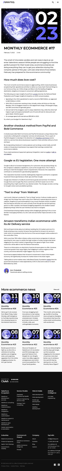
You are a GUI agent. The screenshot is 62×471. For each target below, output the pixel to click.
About (34, 439)
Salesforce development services (5, 398)
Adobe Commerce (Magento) (22, 446)
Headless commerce (42, 138)
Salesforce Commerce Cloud (23, 441)
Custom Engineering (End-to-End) (23, 399)
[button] (57, 2)
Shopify (19, 449)
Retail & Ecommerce (7, 439)
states (49, 259)
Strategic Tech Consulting (21, 404)
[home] (8, 2)
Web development (37, 394)
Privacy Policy (5, 466)
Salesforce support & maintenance (7, 419)
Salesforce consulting (7, 402)
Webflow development (36, 407)
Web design (35, 404)
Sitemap (22, 466)
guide (48, 152)
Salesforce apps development (6, 423)
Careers (34, 447)
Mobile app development (36, 400)
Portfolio (34, 441)
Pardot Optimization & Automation (7, 428)
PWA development (37, 397)
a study (35, 94)
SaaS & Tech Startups (7, 444)
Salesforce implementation (6, 406)
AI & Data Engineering (51, 397)
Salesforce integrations (4, 410)
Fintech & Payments (7, 441)
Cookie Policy (15, 466)
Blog (33, 444)
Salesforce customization (5, 415)
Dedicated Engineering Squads (23, 395)
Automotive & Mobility (5, 447)
